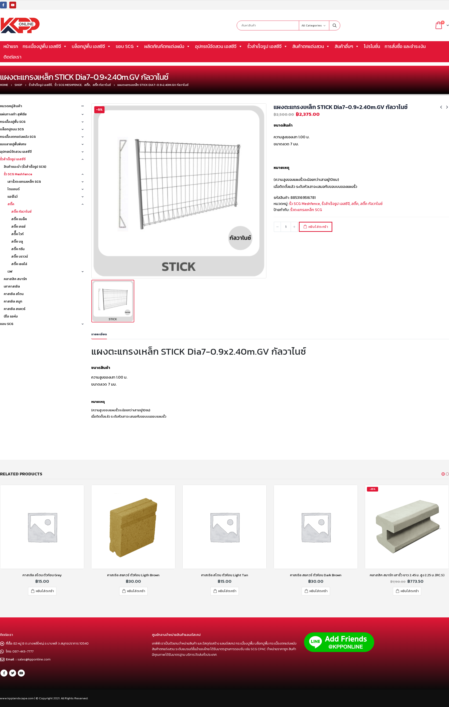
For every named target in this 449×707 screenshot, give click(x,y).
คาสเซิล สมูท (13, 301)
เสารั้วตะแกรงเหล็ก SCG (24, 181)
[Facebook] (3, 5)
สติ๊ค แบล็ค (19, 219)
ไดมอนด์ (13, 189)
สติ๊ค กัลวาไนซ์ (371, 203)
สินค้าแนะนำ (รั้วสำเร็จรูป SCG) (25, 166)
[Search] (334, 25)
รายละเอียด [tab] (99, 334)
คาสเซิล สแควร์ (14, 308)
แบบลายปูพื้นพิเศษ (13, 144)
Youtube (21, 673)
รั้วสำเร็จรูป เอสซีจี (264, 46)
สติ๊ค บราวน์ (19, 256)
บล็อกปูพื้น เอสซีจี (88, 46)
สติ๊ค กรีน (18, 249)
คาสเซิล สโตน (14, 294)
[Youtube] (12, 5)
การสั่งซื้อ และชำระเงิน (405, 46)
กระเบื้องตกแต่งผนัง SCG (18, 136)
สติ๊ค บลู (17, 241)
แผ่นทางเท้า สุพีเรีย (13, 114)
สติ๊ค (354, 203)
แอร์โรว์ (12, 196)
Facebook (3, 673)
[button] (443, 474)
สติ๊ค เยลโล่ (19, 264)
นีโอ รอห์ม (11, 316)
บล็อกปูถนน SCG (12, 129)
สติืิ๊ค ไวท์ (17, 234)
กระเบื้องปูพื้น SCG (12, 121)
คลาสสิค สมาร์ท (15, 279)
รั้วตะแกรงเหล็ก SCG (306, 209)
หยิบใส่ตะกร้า (318, 226)
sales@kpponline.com (34, 659)
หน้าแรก (11, 46)
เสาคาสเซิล (12, 286)
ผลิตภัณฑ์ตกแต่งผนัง (164, 46)
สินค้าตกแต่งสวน (308, 46)
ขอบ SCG (125, 46)
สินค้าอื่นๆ (344, 46)
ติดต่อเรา (12, 56)
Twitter (12, 673)
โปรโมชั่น (372, 46)
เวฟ (9, 271)
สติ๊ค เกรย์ (18, 226)
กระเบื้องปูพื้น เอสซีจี (42, 46)
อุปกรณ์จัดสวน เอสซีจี (215, 46)
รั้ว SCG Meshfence (304, 203)
